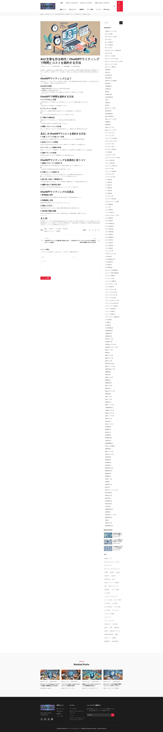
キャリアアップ (108, 143)
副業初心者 (116, 627)
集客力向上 (107, 523)
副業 (106, 352)
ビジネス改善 (108, 234)
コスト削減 (57, 228)
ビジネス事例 (108, 218)
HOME (61, 3)
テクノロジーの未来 (109, 198)
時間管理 (107, 448)
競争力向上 (107, 495)
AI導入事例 (107, 75)
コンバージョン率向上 (110, 165)
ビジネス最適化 (108, 237)
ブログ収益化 (108, 262)
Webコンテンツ (108, 127)
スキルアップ (108, 168)
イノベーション (108, 135)
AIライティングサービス (71, 3)
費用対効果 (107, 517)
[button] (120, 6)
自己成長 (107, 506)
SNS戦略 (107, 121)
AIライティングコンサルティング (112, 61)
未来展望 (107, 459)
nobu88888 (66, 66)
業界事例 (107, 476)
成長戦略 (107, 435)
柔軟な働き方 (108, 468)
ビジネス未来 (108, 240)
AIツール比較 (108, 42)
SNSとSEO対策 (108, 116)
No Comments (76, 66)
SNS (106, 586)
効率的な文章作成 (109, 634)
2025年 (106, 558)
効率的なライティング (49, 231)
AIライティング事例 (109, 67)
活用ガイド (107, 479)
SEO (106, 105)
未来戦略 (107, 462)
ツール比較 (107, 179)
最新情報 (82, 9)
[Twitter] (92, 230)
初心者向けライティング (110, 347)
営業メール (107, 396)
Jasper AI (107, 575)
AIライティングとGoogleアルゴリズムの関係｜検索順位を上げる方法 (49, 684)
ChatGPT (51, 228)
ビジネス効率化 (108, 223)
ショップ (98, 9)
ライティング (108, 617)
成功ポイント (108, 424)
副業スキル (107, 360)
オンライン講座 (115, 589)
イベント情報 (90, 9)
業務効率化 (107, 470)
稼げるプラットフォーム (110, 490)
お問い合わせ (106, 9)
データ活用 (107, 193)
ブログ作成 (107, 256)
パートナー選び (108, 212)
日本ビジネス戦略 (109, 446)
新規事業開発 (108, 443)
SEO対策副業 (108, 113)
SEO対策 (107, 110)
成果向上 (107, 432)
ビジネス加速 (108, 220)
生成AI (106, 481)
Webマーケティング (109, 130)
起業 (106, 520)
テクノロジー (108, 196)
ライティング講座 (109, 314)
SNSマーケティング (109, 119)
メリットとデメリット (110, 284)
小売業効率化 (108, 407)
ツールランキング (109, 176)
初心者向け (65, 228)
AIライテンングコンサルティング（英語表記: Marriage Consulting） (81, 728)
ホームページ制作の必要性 (111, 273)
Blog (106, 91)
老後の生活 (107, 503)
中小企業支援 (108, 327)
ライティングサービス (110, 295)
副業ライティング (109, 366)
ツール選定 (107, 187)
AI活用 (45, 228)
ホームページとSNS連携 (110, 270)
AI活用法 (107, 89)
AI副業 (106, 69)
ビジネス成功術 (108, 226)
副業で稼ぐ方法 (108, 363)
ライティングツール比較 (110, 306)
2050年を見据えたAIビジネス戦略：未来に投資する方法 (117, 534)
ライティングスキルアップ (111, 300)
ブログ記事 (107, 610)
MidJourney (107, 579)
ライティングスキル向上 (110, 303)
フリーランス (108, 251)
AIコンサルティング (109, 36)
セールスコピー (108, 174)
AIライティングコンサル (110, 58)
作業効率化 (107, 336)
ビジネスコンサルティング (111, 215)
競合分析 (107, 498)
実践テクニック (108, 404)
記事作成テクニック (109, 514)
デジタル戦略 (108, 204)
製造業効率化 (108, 509)
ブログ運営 (107, 267)
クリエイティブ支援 (109, 149)
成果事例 (107, 429)
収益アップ (107, 385)
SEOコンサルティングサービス (102, 3)
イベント (72, 715)
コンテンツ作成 (108, 160)
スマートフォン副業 (109, 171)
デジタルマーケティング (110, 201)
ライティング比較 (109, 311)
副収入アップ (108, 349)
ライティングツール (109, 620)
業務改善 (107, 473)
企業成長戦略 (108, 330)
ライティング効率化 (109, 308)
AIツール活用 (108, 45)
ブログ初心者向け (109, 259)
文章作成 (107, 440)
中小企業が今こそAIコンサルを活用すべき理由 (117, 547)
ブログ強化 (107, 264)
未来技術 (107, 465)
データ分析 (107, 190)
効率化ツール (108, 377)
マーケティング (108, 278)
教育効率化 (107, 437)
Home (41, 14)
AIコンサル (107, 34)
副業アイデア (108, 355)
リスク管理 (107, 319)
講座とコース (63, 9)
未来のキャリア (108, 454)
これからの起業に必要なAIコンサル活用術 (117, 540)
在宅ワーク (107, 399)
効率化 (106, 374)
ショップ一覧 (60, 716)
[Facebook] (89, 230)
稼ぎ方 (106, 487)
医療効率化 (107, 382)
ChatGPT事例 (108, 97)
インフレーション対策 (110, 138)
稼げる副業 (107, 492)
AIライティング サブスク (86, 3)
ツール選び (107, 185)
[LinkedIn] (96, 230)
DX (106, 99)
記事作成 (107, 512)
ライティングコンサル (110, 292)
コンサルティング (109, 154)
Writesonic (107, 589)
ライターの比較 (108, 286)
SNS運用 (107, 124)
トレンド (107, 207)
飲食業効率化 (108, 525)
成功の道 (107, 421)
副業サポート (108, 358)
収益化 (106, 388)
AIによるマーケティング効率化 (112, 50)
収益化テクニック (109, 391)
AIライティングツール (110, 64)
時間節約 (58, 231)
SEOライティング (109, 108)
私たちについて (72, 9)
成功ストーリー (108, 415)
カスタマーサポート (109, 141)
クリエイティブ (108, 146)
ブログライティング (109, 253)
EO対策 (107, 102)
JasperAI (113, 575)
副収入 (106, 627)
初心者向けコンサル (109, 344)
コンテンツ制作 (108, 163)
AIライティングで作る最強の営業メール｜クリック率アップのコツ (112, 684)
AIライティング (49, 14)
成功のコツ (107, 418)
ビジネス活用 (108, 245)
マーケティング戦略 (109, 281)
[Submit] (112, 714)
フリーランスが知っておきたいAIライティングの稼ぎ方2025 (70, 684)
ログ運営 (107, 322)
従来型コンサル (108, 413)
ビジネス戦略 (108, 231)
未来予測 (107, 457)
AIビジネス (107, 53)
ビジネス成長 (108, 229)
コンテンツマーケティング (111, 157)
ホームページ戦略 (109, 275)
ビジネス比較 (108, 242)
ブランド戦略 (108, 248)
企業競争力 (107, 333)
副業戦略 (107, 371)
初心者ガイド (108, 338)
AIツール (107, 39)
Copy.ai (118, 572)
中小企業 (107, 325)
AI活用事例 (107, 86)
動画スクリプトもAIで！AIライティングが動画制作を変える (91, 684)
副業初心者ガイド (109, 369)
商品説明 (107, 393)
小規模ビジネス (108, 410)
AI (110, 558)
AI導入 (106, 72)
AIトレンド (107, 47)
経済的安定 (107, 501)
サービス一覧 (73, 708)
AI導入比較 (107, 78)
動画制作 (107, 380)
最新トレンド (108, 451)
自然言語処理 (115, 641)
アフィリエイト (108, 132)
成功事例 (107, 426)
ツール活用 (107, 182)
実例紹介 (107, 402)
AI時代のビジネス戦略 (110, 80)
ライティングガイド (109, 289)
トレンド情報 (108, 209)
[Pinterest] (99, 230)
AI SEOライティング (109, 31)
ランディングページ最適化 (111, 317)
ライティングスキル (109, 297)
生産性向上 (107, 484)
